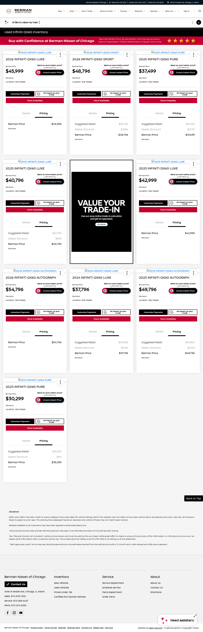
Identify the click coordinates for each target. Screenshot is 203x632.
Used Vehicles (61, 587)
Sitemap (62, 627)
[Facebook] (7, 612)
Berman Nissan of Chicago (16, 627)
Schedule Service (111, 587)
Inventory (61, 577)
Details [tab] (26, 113)
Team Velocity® (155, 628)
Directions (156, 592)
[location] (168, 2)
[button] (60, 55)
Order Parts (108, 596)
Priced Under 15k (63, 592)
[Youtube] (21, 612)
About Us (155, 582)
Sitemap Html (73, 627)
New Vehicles (61, 582)
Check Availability (35, 100)
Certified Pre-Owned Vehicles (70, 596)
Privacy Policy (36, 627)
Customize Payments (20, 94)
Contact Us (17, 584)
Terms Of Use (50, 627)
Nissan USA (98, 627)
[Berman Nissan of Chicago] (18, 11)
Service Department (113, 582)
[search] (200, 11)
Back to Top (193, 498)
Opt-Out (109, 627)
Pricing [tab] (43, 113)
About (155, 577)
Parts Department (112, 592)
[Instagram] (14, 612)
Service (108, 577)
